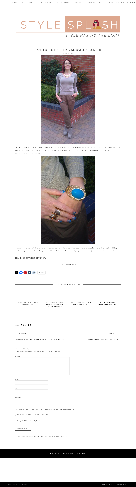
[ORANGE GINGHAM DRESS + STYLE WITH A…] (108, 290)
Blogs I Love (63, 3)
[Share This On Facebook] (22, 325)
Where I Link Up (96, 3)
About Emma (28, 3)
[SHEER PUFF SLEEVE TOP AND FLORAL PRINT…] (81, 290)
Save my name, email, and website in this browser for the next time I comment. (44, 409)
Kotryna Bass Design (120, 484)
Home (14, 3)
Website (18, 397)
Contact (78, 3)
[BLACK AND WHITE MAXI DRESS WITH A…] (28, 290)
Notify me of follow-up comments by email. (33, 414)
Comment (19, 356)
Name (17, 379)
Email (17, 388)
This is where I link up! (68, 265)
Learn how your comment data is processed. (55, 436)
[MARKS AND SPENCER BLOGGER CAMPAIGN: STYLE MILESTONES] (54, 291)
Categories (45, 3)
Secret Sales (50, 251)
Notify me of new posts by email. (29, 421)
